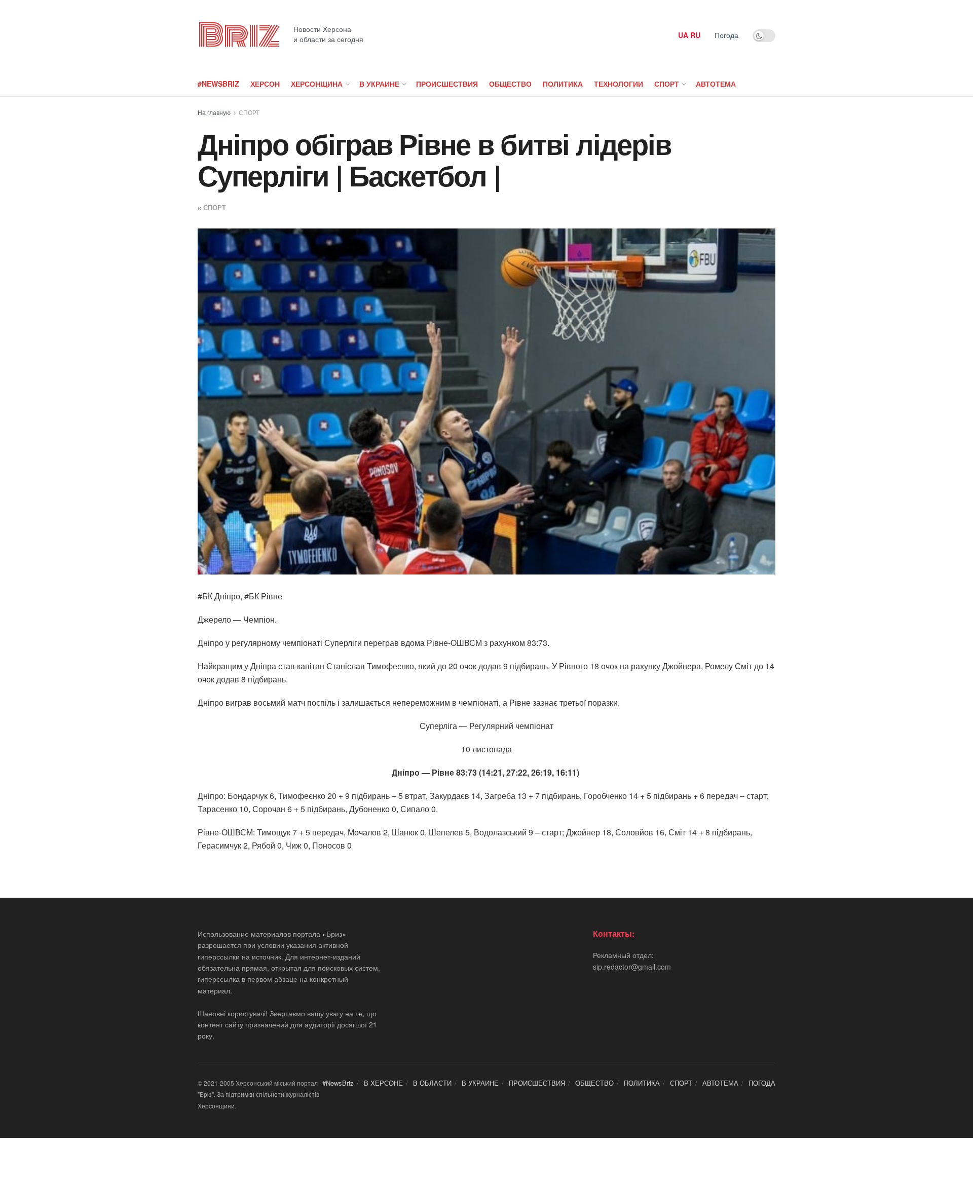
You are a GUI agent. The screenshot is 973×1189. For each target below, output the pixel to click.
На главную (214, 112)
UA (683, 35)
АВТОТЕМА (716, 84)
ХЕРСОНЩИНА (317, 84)
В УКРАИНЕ (379, 84)
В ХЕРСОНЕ (383, 1083)
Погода (726, 35)
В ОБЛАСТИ (432, 1083)
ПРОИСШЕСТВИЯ (447, 84)
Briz (238, 35)
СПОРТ (666, 84)
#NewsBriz (218, 84)
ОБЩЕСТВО (510, 84)
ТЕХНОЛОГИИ (618, 84)
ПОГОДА (762, 1083)
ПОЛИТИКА (563, 84)
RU (695, 35)
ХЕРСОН (265, 84)
